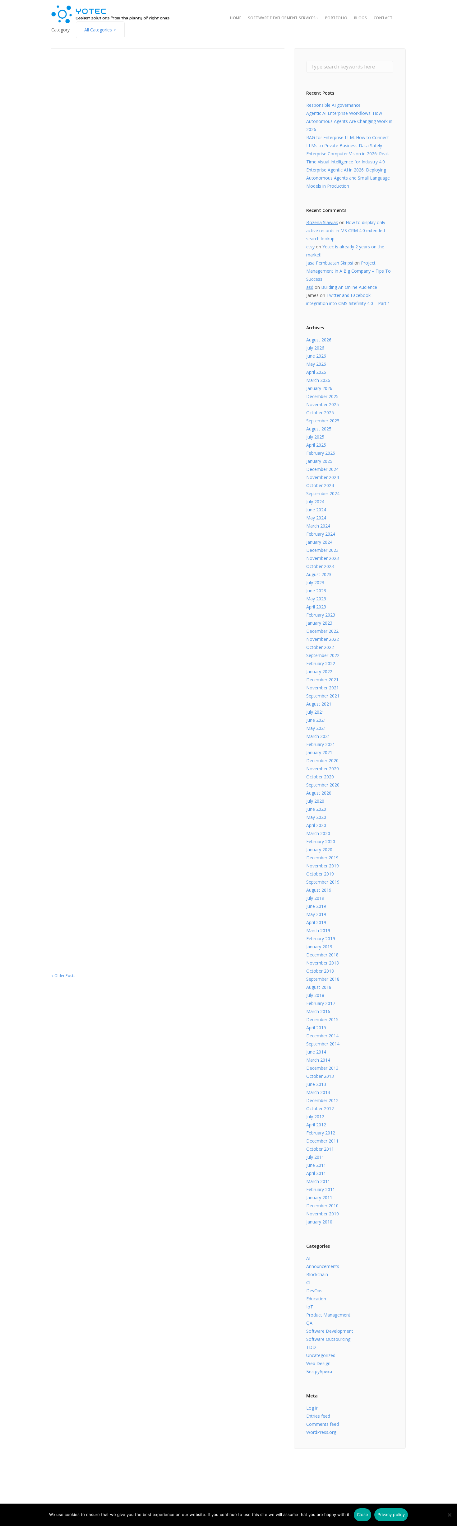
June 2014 (316, 1052)
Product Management (328, 1315)
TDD (311, 1347)
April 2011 (316, 1173)
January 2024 (319, 542)
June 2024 (316, 510)
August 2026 (318, 340)
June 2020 (316, 809)
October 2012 (320, 1108)
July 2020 (315, 801)
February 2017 (320, 1003)
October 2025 (320, 413)
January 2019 (319, 947)
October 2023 (320, 566)
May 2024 (316, 518)
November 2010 (322, 1214)
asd (309, 287)
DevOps (314, 1291)
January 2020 (319, 849)
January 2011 (319, 1197)
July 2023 (315, 582)
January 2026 (319, 388)
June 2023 (316, 591)
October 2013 (320, 1076)
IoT (309, 1307)
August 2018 (318, 987)
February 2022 (320, 663)
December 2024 (322, 469)
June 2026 (316, 356)
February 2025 (320, 453)
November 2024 (322, 477)
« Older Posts (63, 975)
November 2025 (322, 404)
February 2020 (320, 841)
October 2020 (320, 777)
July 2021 (315, 712)
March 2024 (318, 526)
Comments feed (322, 1424)
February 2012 (320, 1133)
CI (308, 1282)
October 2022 (320, 647)
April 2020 (316, 825)
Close (362, 1514)
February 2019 (320, 938)
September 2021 (322, 696)
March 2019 (318, 930)
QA (309, 1323)
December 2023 (322, 550)
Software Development (329, 1331)
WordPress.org (321, 1432)
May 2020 (316, 817)
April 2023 (316, 607)
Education (316, 1299)
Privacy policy (391, 1514)
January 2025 (319, 461)
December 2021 (322, 680)
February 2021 (320, 744)
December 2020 (322, 760)
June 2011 (316, 1165)
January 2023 (319, 623)
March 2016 (318, 1011)
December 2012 (322, 1100)
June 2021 (316, 720)
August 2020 (318, 793)
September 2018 (322, 979)
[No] (449, 1515)
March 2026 (318, 380)
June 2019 (316, 906)
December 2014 (322, 1036)
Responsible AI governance (333, 105)
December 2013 (322, 1068)
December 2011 (322, 1141)
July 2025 (315, 437)
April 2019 (316, 922)
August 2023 (318, 574)
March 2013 (318, 1092)
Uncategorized (320, 1355)
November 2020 (322, 769)
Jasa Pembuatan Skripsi (329, 263)
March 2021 (318, 736)
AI (308, 1258)
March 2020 (318, 833)
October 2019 (320, 874)
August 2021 (318, 704)
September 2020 (322, 785)
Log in (312, 1408)
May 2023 (316, 599)
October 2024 (320, 485)
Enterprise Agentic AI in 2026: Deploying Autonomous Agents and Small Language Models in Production (348, 178)
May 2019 (316, 914)
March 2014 (318, 1060)
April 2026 (316, 372)
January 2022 (319, 671)
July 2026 (315, 348)
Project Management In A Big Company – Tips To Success (348, 271)
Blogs (360, 18)
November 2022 (322, 639)
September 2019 (322, 882)
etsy (310, 247)
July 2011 (315, 1157)
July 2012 (315, 1117)
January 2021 (319, 752)
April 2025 (316, 445)
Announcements (322, 1266)
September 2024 (322, 493)
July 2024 (315, 502)
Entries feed (318, 1416)
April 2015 (316, 1028)
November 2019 (322, 866)
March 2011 (318, 1181)
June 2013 (316, 1084)
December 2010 (322, 1206)
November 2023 (322, 558)
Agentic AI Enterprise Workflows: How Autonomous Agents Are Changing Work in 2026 (349, 121)
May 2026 (316, 364)
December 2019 (322, 858)
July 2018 (315, 995)
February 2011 (320, 1189)
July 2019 (315, 898)
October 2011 (320, 1149)
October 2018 (320, 971)
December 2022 (322, 631)
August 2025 (318, 429)
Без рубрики (319, 1371)
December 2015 (322, 1019)
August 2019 (318, 890)
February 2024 (320, 534)
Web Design (318, 1363)
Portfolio (336, 18)
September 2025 (322, 421)
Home (235, 18)
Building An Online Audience (349, 287)
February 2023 (320, 615)
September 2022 (322, 655)
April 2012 (316, 1125)
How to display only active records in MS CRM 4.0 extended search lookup (345, 230)
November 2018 (322, 963)
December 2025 (322, 396)
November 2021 (322, 688)
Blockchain (317, 1274)
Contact (383, 18)
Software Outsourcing (328, 1339)
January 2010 (319, 1222)
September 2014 (322, 1044)
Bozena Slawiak (322, 222)
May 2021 (316, 728)
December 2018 (322, 955)
